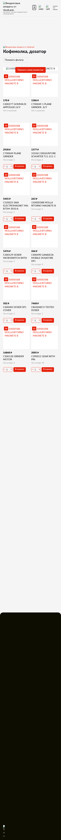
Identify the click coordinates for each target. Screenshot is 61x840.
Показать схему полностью (30, 70)
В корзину (19, 166)
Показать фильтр (14, 60)
